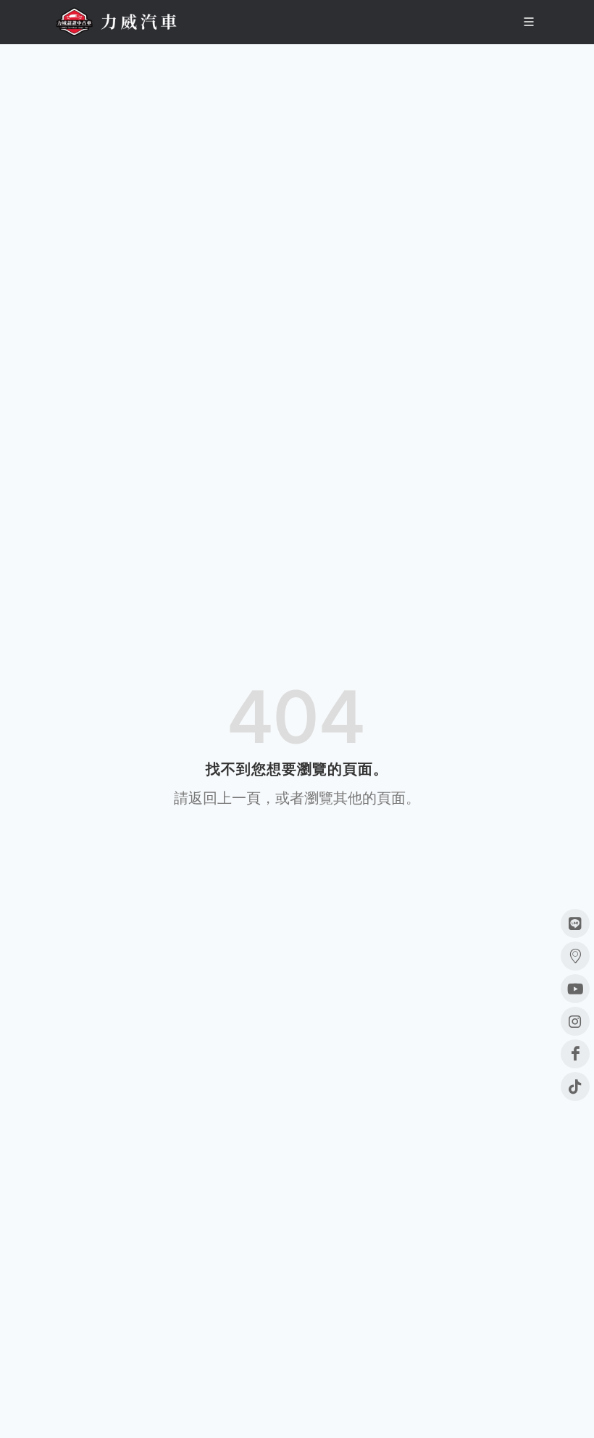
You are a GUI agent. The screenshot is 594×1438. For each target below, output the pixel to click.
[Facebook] (575, 1053)
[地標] (575, 956)
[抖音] (575, 1086)
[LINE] (575, 923)
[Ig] (575, 1021)
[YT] (575, 988)
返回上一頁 (224, 798)
